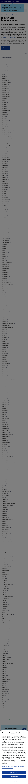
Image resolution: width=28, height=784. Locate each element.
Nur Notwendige (14, 777)
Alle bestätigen (14, 772)
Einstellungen (14, 781)
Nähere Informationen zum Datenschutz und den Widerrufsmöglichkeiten (13, 767)
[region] (14, 757)
